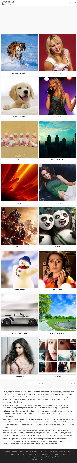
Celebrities (57, 73)
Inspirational (44, 454)
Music (69, 454)
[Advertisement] (38, 20)
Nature (20, 457)
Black (40, 451)
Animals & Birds (19, 73)
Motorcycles (33, 451)
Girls (24, 454)
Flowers (19, 203)
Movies (19, 247)
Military (57, 454)
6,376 (41, 384)
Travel (57, 457)
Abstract (7, 451)
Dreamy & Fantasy (58, 333)
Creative (69, 451)
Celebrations (19, 290)
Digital (12, 454)
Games (36, 454)
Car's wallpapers (19, 333)
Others (27, 457)
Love (51, 454)
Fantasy (19, 454)
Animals (14, 451)
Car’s (46, 451)
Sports (42, 457)
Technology (49, 457)
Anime (20, 451)
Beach (26, 451)
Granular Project (40, 460)
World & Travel (58, 160)
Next (73, 384)
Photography (34, 457)
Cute (19, 160)
